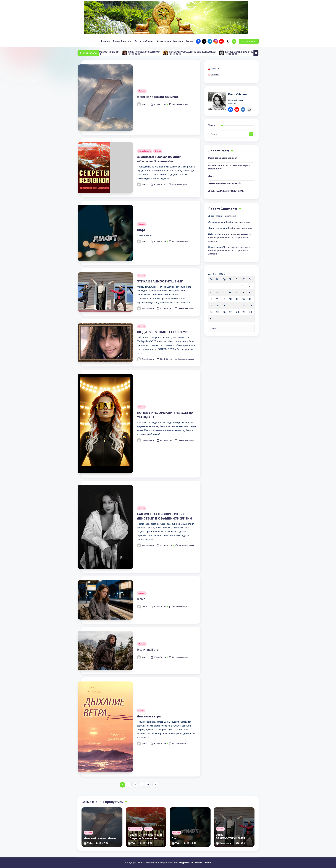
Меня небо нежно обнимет (157, 97)
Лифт (141, 230)
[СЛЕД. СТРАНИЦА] (155, 785)
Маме (249, 52)
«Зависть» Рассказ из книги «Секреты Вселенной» (229, 167)
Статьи (158, 151)
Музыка (141, 91)
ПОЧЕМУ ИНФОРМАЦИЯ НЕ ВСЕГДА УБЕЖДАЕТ (140, 52)
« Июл (213, 328)
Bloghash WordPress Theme (195, 862)
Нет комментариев (180, 104)
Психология (230, 215)
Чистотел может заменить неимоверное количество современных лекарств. (229, 237)
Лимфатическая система (238, 222)
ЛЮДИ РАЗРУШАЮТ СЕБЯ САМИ (162, 332)
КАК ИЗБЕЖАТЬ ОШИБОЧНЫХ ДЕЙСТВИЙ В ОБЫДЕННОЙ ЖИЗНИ (205, 52)
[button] (249, 41)
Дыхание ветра (149, 716)
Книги (140, 711)
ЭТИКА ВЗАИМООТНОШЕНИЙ (160, 281)
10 (148, 784)
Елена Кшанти (144, 151)
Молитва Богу (148, 650)
